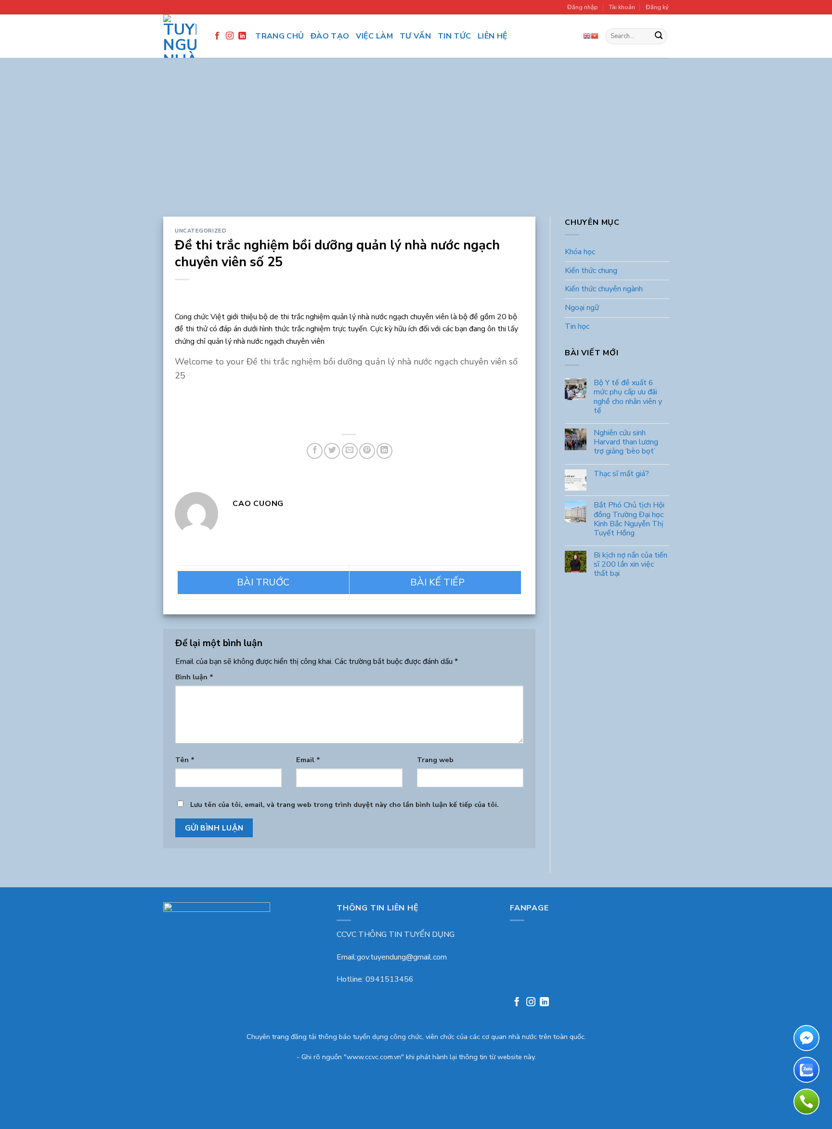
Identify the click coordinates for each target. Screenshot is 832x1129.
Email (308, 760)
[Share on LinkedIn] (384, 451)
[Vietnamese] (594, 36)
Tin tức (454, 36)
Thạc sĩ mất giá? (621, 474)
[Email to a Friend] (350, 451)
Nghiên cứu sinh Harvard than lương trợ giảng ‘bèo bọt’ (625, 442)
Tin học (577, 326)
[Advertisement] (416, 144)
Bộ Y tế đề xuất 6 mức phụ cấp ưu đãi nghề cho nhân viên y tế (627, 397)
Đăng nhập (582, 7)
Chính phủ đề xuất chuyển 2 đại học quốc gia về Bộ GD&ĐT (435, 582)
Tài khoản (622, 7)
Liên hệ (492, 36)
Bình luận (194, 677)
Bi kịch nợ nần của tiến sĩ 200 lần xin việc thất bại (630, 565)
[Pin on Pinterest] (367, 451)
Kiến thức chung (591, 270)
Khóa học (580, 252)
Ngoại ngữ (582, 307)
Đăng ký (657, 7)
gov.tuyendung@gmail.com (402, 957)
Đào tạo (330, 36)
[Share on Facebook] (315, 451)
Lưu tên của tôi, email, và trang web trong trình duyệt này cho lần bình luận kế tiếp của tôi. (344, 804)
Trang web (435, 760)
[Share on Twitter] (332, 451)
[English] (587, 36)
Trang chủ (279, 36)
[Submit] (658, 36)
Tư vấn (415, 36)
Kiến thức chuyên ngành (604, 289)
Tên (185, 760)
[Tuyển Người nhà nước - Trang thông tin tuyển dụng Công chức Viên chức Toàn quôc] (179, 36)
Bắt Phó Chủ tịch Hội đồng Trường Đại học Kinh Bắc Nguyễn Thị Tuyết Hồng (628, 519)
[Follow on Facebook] (217, 36)
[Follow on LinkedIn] (242, 36)
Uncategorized (200, 230)
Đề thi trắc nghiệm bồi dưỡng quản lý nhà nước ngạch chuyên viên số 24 (263, 582)
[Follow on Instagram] (230, 36)
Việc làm (374, 36)
